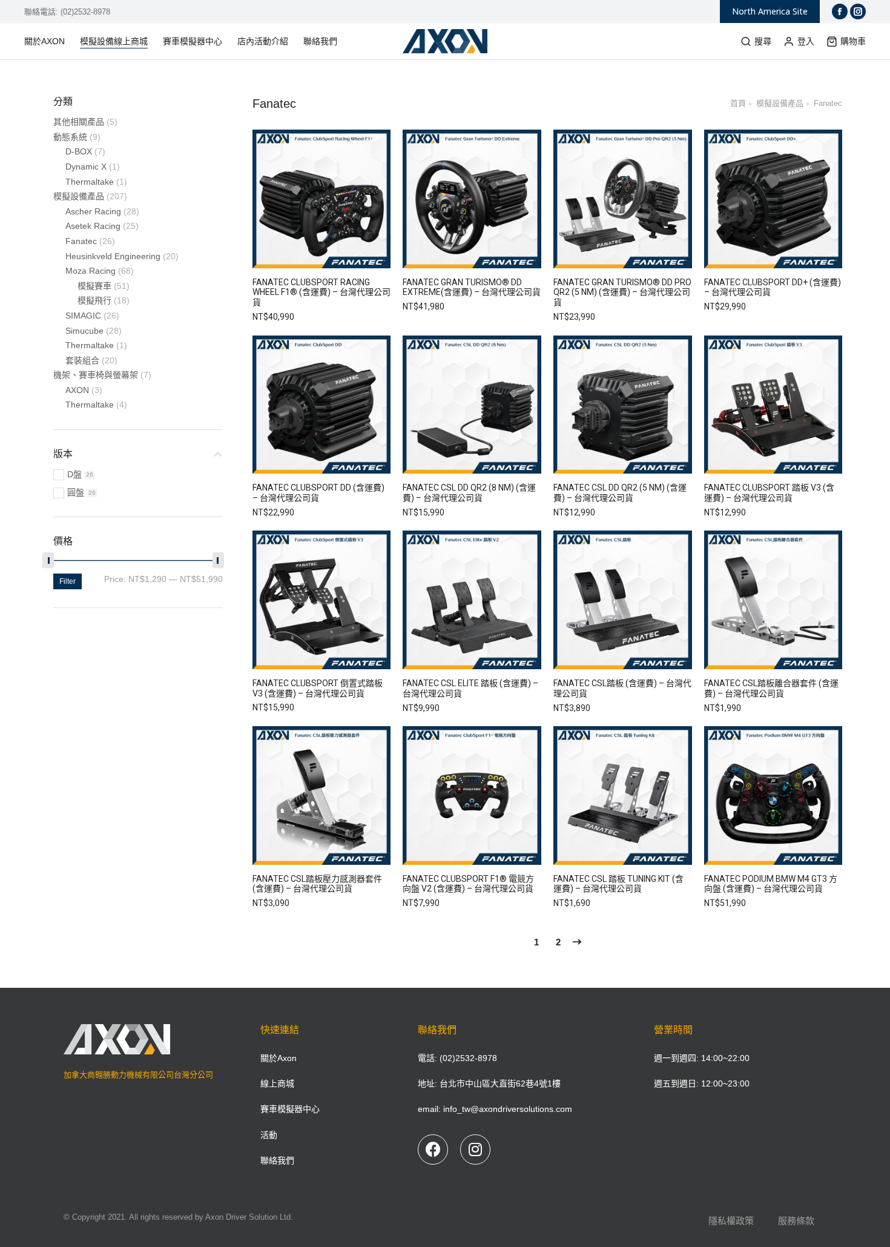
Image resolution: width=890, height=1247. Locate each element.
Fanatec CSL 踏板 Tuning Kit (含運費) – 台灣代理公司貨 (618, 884)
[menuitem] (50, 41)
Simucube (84, 331)
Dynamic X (86, 166)
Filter (67, 581)
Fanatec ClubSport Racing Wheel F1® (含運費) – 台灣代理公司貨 (321, 292)
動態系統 (70, 137)
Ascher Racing (93, 211)
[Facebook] (433, 1149)
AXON (77, 390)
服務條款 (796, 1221)
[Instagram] (475, 1149)
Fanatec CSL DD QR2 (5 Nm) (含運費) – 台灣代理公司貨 (620, 493)
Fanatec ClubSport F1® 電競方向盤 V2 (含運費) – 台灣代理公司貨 (468, 884)
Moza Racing (90, 271)
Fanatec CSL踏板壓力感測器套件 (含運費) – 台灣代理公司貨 (317, 884)
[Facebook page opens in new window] (840, 11)
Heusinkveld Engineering (112, 256)
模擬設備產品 (78, 196)
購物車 (853, 41)
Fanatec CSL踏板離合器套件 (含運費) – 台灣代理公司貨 (771, 688)
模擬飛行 (94, 300)
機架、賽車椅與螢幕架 (95, 375)
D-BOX (78, 151)
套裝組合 (82, 360)
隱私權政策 (731, 1221)
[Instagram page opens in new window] (858, 11)
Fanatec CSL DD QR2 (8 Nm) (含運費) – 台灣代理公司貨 (469, 493)
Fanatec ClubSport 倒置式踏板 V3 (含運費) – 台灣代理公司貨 (317, 688)
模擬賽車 (94, 286)
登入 (805, 41)
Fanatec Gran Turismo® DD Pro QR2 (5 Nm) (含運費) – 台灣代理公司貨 (622, 292)
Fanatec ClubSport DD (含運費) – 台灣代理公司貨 (318, 493)
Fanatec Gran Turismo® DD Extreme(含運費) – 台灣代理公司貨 (472, 287)
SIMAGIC (83, 315)
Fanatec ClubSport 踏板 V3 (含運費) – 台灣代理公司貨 (769, 493)
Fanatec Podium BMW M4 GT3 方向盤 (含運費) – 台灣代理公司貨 (770, 884)
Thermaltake (89, 182)
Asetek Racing (92, 226)
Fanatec (81, 241)
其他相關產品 (78, 122)
